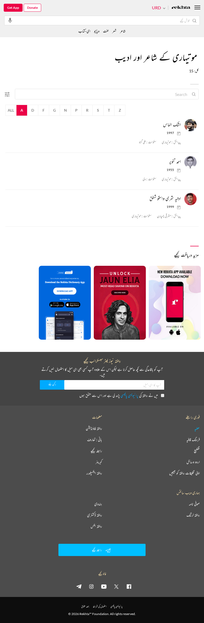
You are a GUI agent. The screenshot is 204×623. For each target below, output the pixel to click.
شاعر (123, 30)
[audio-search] (10, 20)
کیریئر (99, 462)
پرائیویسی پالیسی (129, 395)
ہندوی (98, 504)
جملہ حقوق (85, 606)
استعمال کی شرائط (100, 606)
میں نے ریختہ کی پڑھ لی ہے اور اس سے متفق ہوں (118, 395)
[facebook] (129, 586)
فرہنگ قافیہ (193, 439)
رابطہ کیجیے (96, 451)
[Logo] (181, 8)
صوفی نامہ (194, 504)
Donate (32, 8)
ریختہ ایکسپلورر (94, 473)
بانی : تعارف (94, 439)
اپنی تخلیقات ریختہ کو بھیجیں (184, 473)
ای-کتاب (84, 30)
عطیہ (197, 428)
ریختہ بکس (96, 526)
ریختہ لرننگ (193, 515)
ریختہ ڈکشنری (94, 515)
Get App (13, 8)
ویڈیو (96, 30)
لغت (106, 30)
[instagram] (91, 586)
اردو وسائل (193, 462)
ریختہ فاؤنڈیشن (94, 428)
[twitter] (116, 586)
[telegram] (79, 586)
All (11, 110)
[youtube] (104, 586)
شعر (114, 30)
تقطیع (197, 451)
